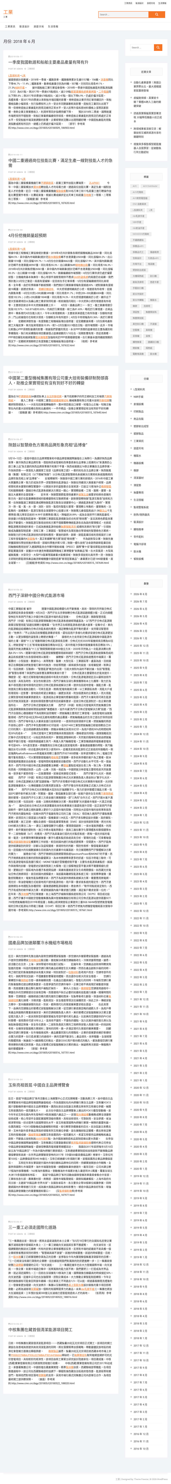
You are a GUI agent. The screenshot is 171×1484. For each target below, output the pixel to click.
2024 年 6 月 (140, 778)
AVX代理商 (42, 1138)
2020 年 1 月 (140, 1168)
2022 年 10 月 (141, 925)
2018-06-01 (16, 1222)
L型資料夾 (14, 75)
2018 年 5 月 (140, 1308)
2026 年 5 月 (140, 616)
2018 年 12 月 (141, 1264)
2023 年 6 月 (140, 866)
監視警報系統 (141, 507)
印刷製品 (139, 411)
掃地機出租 (81, 265)
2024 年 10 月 (141, 748)
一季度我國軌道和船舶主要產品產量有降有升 (48, 62)
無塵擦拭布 (80, 1355)
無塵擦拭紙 (138, 318)
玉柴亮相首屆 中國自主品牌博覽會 (38, 1085)
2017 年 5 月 (140, 1397)
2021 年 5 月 (140, 1051)
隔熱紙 (24, 980)
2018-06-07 (16, 372)
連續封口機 (153, 342)
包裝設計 (137, 258)
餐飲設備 (61, 191)
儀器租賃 (154, 252)
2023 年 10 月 (141, 837)
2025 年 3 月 (140, 712)
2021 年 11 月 (141, 1006)
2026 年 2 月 (140, 631)
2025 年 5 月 (140, 697)
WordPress (162, 1479)
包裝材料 (73, 972)
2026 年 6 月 (140, 608)
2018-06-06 (16, 590)
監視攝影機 (65, 1190)
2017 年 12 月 (141, 1345)
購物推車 (137, 342)
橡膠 (135, 306)
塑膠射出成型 (139, 270)
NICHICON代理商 (141, 234)
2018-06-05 (16, 937)
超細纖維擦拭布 (60, 400)
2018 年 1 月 (140, 1338)
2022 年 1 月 (140, 992)
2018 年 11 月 (141, 1272)
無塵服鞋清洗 (69, 526)
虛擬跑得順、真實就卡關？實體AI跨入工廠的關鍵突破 (147, 101)
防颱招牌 (104, 400)
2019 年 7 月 (140, 1213)
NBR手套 (20, 87)
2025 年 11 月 (141, 653)
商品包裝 (139, 418)
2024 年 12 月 (141, 734)
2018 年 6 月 (140, 1301)
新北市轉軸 (138, 300)
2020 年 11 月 (141, 1095)
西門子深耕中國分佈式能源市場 (36, 595)
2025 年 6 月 (140, 690)
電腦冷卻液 (140, 544)
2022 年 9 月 (140, 933)
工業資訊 (128, 3)
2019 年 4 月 (140, 1235)
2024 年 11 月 (141, 741)
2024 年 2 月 (140, 807)
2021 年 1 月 (140, 1080)
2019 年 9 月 (140, 1198)
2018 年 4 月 (140, 1316)
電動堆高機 (138, 354)
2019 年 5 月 (140, 1227)
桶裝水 (153, 300)
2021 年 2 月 (140, 1073)
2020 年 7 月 (140, 1124)
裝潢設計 (140, 3)
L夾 (24, 75)
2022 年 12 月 (141, 911)
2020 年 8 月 (140, 1117)
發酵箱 (42, 1375)
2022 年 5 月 (140, 962)
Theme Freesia (141, 1479)
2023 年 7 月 (140, 859)
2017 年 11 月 (141, 1353)
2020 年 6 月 (140, 1132)
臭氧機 (149, 330)
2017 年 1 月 (140, 1426)
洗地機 (87, 195)
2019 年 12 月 (141, 1176)
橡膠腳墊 (106, 486)
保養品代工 (138, 252)
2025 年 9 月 (140, 667)
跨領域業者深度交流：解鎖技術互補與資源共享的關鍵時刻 (147, 132)
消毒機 (104, 79)
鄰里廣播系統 (78, 91)
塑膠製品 (139, 433)
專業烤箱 (91, 91)
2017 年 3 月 (140, 1412)
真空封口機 (138, 324)
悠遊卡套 (154, 282)
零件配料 (139, 536)
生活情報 (162, 3)
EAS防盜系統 (80, 277)
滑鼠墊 (136, 312)
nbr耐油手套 (138, 228)
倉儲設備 (139, 404)
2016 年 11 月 (141, 1441)
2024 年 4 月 (140, 793)
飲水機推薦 (41, 337)
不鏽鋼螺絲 (138, 240)
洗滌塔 (147, 306)
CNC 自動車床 (139, 204)
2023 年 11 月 (141, 829)
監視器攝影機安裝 (21, 841)
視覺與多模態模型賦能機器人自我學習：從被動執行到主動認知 (147, 148)
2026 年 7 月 (140, 601)
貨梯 (148, 336)
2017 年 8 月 (140, 1375)
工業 (8, 12)
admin (19, 69)
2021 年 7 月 (140, 1036)
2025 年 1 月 (140, 726)
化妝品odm (153, 258)
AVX (135, 186)
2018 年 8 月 (140, 1294)
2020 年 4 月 (140, 1146)
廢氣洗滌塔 (138, 282)
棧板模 (54, 757)
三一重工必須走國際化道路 (32, 1227)
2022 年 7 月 (140, 947)
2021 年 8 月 (140, 1028)
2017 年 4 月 (140, 1404)
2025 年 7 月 (140, 682)
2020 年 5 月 (140, 1139)
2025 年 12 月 (141, 645)
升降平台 (137, 264)
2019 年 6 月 (140, 1220)
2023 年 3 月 (140, 888)
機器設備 (139, 463)
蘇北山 (103, 510)
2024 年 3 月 (140, 800)
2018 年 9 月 (140, 1286)
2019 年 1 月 (140, 1257)
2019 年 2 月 (140, 1249)
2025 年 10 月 (141, 660)
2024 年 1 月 (140, 815)
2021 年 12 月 (141, 999)
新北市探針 (138, 294)
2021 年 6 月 (140, 1043)
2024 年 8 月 (140, 763)
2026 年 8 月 (140, 594)
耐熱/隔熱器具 (142, 514)
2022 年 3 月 (140, 977)
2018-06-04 (16, 1079)
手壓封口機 (138, 288)
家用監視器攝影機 (81, 1142)
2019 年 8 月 (140, 1205)
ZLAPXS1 (94, 183)
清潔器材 (139, 477)
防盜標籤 (18, 1264)
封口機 (153, 276)
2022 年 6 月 (140, 955)
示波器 (153, 324)
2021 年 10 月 (141, 1014)
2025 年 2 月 (140, 719)
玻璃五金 (83, 494)
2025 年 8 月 (140, 675)
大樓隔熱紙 (138, 276)
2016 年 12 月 (141, 1434)
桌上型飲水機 (75, 1285)
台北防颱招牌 (54, 396)
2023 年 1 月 (140, 903)
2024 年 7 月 (140, 771)
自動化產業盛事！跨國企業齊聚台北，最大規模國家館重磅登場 (147, 86)
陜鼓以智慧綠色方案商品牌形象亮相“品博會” (47, 445)
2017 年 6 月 (140, 1389)
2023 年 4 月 (140, 881)
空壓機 (136, 330)
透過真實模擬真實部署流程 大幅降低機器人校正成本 (148, 117)
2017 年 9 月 (140, 1367)
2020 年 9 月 (140, 1109)
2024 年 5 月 (140, 785)
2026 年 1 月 (140, 638)
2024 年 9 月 (140, 756)
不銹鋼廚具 (47, 183)
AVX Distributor (150, 186)
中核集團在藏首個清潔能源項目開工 (40, 1329)
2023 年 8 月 (140, 852)
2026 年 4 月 (140, 623)
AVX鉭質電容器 (140, 198)
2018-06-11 (16, 57)
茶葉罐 (34, 1289)
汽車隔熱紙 (107, 793)
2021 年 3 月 (140, 1065)
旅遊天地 (151, 3)
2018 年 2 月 (140, 1330)
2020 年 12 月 (141, 1087)
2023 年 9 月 (140, 844)
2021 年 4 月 (140, 1058)
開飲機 (136, 348)
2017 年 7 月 (140, 1382)
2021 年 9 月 (140, 1021)
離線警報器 (34, 1134)
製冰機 (69, 1367)
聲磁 (65, 765)
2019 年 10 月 (141, 1190)
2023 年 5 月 (140, 874)
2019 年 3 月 (140, 1242)
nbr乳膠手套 (88, 1289)
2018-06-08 (16, 230)
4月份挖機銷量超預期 (27, 235)
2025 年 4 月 (140, 704)
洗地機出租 (34, 960)
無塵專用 (139, 492)
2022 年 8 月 (140, 940)
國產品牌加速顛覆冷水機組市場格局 (40, 942)
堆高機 (151, 264)
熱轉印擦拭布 (46, 289)
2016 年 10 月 (141, 1448)
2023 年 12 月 (141, 822)
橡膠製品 (53, 1351)
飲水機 (17, 1256)
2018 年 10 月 (141, 1279)
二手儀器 (104, 91)
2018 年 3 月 (140, 1323)
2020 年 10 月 (141, 1102)
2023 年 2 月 (140, 896)
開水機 (37, 187)
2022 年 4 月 (140, 969)
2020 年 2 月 (140, 1161)
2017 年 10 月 (141, 1360)
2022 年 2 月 (140, 984)
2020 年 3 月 (140, 1154)
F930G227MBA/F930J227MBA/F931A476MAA (36, 1355)
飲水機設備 (54, 257)
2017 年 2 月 (140, 1419)
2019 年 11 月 (141, 1183)
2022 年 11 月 (141, 918)
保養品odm (138, 246)
